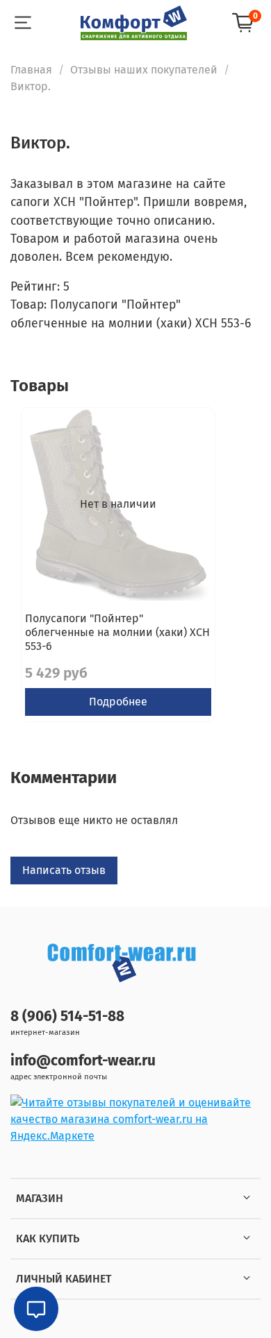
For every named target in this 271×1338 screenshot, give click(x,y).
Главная (31, 69)
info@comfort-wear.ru (83, 1061)
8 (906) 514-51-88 (67, 1016)
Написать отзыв (64, 870)
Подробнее (118, 701)
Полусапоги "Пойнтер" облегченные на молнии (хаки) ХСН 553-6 (117, 632)
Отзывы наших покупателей (143, 69)
